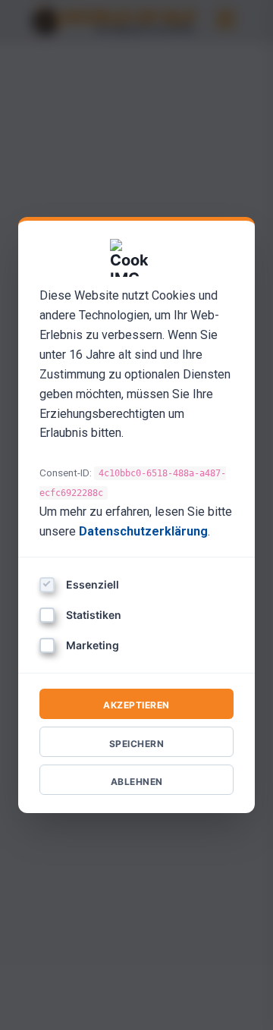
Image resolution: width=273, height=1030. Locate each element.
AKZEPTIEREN (136, 705)
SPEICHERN (137, 743)
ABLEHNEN (137, 781)
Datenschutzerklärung (143, 531)
